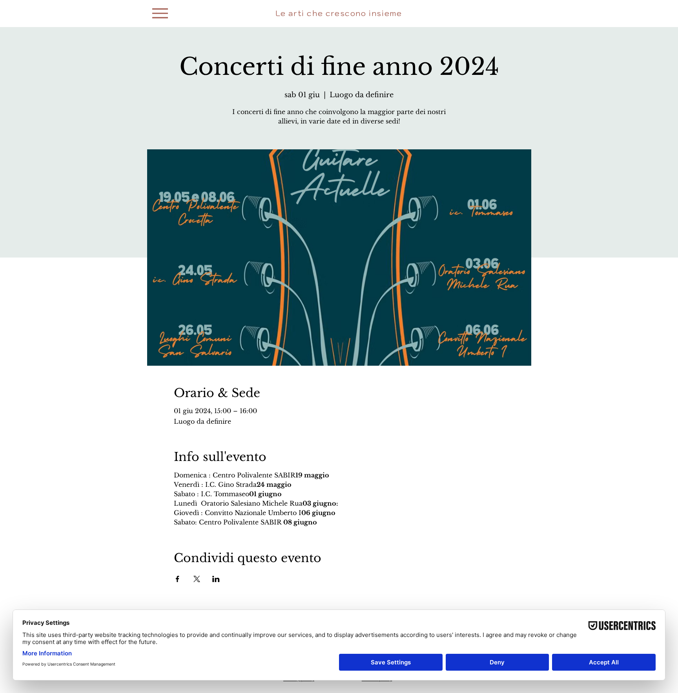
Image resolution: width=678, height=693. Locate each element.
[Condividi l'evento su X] (196, 579)
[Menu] (160, 13)
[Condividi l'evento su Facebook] (177, 579)
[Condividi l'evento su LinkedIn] (216, 579)
